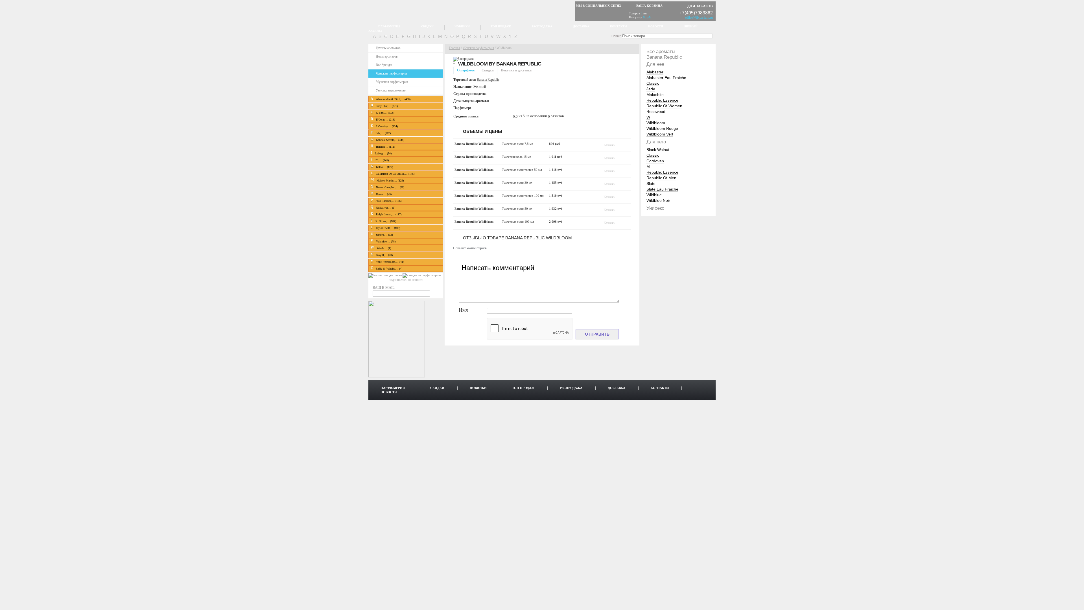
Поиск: (616, 36)
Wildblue (654, 195)
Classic (652, 83)
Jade (650, 89)
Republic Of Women (664, 106)
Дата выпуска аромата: (471, 101)
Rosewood (655, 111)
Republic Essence (662, 100)
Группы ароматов (388, 48)
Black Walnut (657, 149)
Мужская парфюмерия (392, 82)
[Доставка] (385, 275)
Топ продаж (501, 26)
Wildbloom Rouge (662, 128)
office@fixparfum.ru (699, 17)
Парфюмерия (389, 26)
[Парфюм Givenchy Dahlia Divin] (396, 376)
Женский (479, 87)
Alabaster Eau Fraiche (666, 77)
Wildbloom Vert (659, 134)
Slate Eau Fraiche (662, 189)
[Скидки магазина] (422, 275)
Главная (454, 48)
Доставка (581, 26)
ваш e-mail (384, 287)
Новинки (462, 26)
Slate (650, 183)
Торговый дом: (464, 80)
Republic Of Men (661, 178)
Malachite (655, 94)
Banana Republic (518, 64)
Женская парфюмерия (391, 73)
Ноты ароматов (387, 56)
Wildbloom (655, 123)
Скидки (427, 26)
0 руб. (647, 17)
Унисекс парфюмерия (391, 90)
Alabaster (654, 72)
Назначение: (463, 87)
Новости (655, 26)
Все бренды (384, 65)
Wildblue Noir (658, 200)
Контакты (618, 26)
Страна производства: (470, 94)
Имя (463, 310)
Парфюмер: (462, 108)
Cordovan (655, 161)
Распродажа (542, 26)
